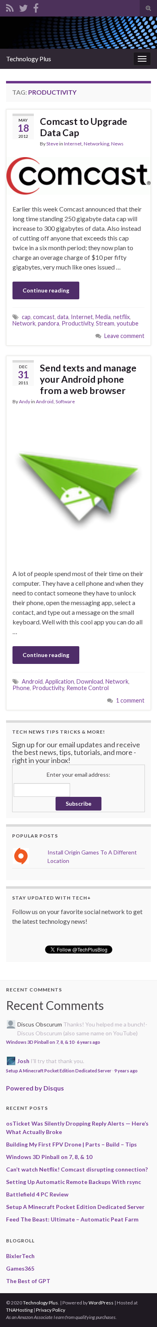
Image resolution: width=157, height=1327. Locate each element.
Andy (24, 401)
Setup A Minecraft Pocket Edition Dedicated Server (59, 1070)
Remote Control (87, 687)
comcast (44, 316)
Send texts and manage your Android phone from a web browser (88, 379)
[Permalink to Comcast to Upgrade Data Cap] (78, 174)
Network (23, 323)
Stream (105, 323)
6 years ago (88, 1042)
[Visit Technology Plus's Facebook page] (36, 6)
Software (65, 401)
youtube (127, 323)
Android (45, 401)
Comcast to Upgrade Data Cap (83, 127)
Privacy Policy (50, 1310)
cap (26, 316)
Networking (96, 144)
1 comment (130, 700)
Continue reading (46, 290)
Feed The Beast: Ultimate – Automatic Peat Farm (72, 1219)
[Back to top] (139, 1309)
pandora (48, 323)
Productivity (77, 323)
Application (59, 681)
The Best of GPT (28, 1280)
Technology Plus (28, 58)
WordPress (101, 1303)
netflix (121, 316)
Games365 (20, 1268)
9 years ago (126, 1070)
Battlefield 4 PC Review (37, 1194)
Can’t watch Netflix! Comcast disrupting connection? (77, 1169)
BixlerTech (20, 1255)
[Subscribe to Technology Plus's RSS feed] (10, 6)
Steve (52, 144)
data (62, 316)
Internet (73, 144)
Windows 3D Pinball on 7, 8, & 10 (40, 1042)
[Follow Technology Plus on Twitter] (23, 6)
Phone (21, 687)
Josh (23, 1060)
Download (89, 681)
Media (103, 316)
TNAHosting (19, 1310)
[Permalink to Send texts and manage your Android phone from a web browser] (78, 486)
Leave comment (124, 335)
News (117, 144)
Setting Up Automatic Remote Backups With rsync (73, 1181)
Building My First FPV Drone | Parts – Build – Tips (71, 1144)
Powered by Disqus (35, 1088)
